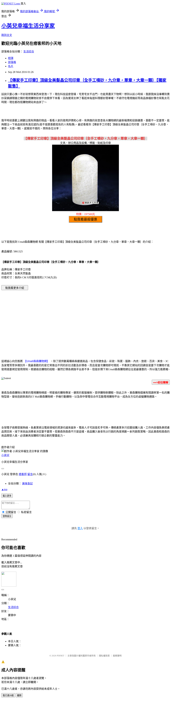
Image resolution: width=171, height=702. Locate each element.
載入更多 (7, 496)
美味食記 (27, 483)
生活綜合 (28, 51)
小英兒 (5, 455)
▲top (4, 489)
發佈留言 (7, 516)
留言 (30, 474)
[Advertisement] (57, 319)
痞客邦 (23, 474)
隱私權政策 (104, 655)
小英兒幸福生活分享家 (28, 26)
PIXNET (60, 655)
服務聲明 (117, 655)
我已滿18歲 (8, 695)
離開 (19, 695)
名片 (10, 66)
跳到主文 (6, 35)
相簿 (10, 58)
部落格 (12, 62)
